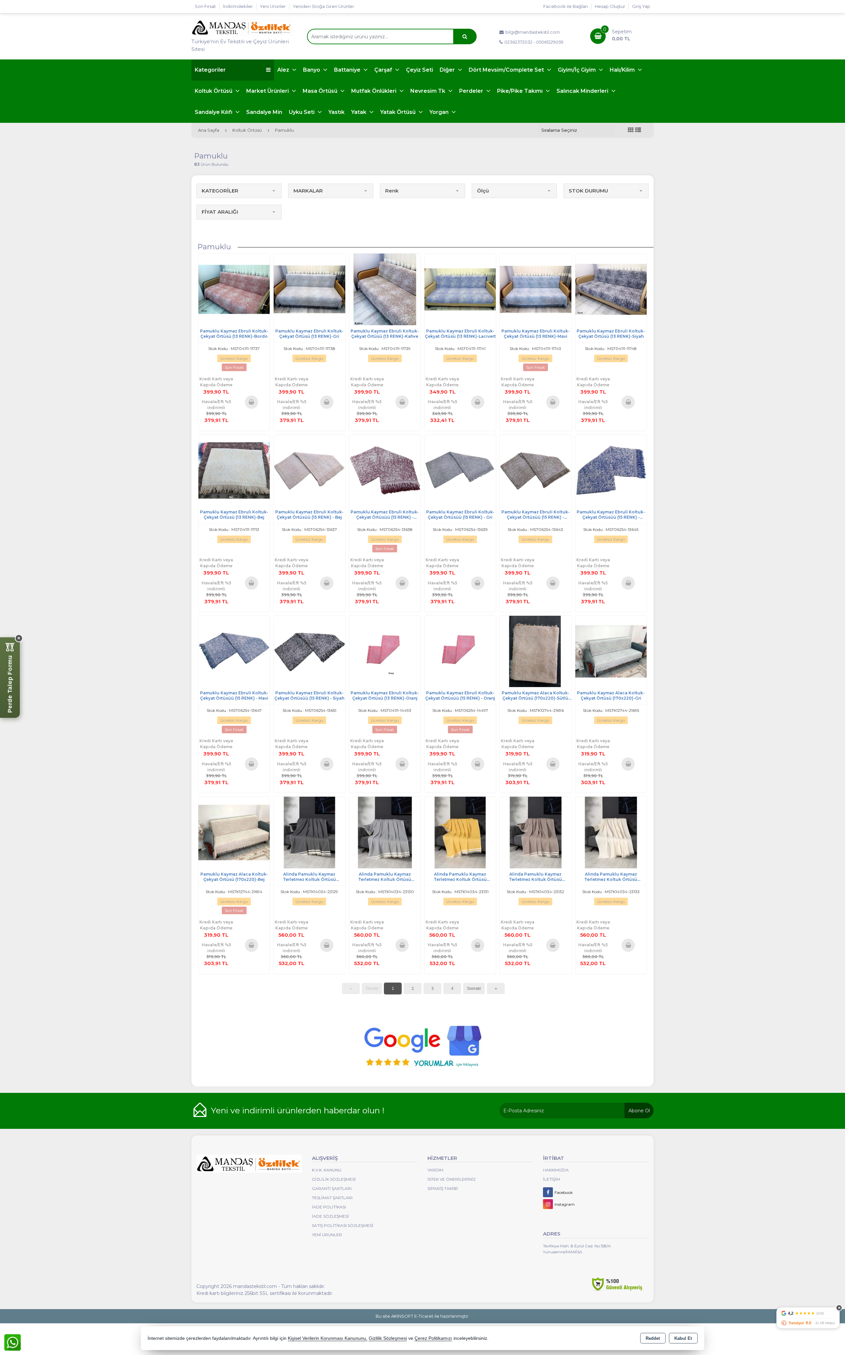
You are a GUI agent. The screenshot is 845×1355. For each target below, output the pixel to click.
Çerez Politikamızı (433, 1338)
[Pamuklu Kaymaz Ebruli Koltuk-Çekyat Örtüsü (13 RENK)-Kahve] (385, 289)
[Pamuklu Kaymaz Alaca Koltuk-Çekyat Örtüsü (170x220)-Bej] (234, 832)
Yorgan (439, 112)
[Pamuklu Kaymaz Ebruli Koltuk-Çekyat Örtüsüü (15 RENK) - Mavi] (234, 651)
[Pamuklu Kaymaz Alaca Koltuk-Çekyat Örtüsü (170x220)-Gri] (611, 651)
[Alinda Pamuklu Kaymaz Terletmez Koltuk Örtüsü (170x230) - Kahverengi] (535, 832)
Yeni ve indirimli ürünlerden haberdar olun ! (298, 1110)
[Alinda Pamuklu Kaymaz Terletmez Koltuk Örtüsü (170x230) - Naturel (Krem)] (611, 832)
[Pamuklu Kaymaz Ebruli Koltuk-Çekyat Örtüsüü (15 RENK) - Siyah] (309, 651)
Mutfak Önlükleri (374, 91)
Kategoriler (210, 70)
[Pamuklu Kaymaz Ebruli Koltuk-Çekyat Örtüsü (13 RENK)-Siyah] (611, 289)
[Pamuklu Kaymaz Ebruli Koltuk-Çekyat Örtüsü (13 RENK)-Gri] (309, 289)
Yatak (359, 112)
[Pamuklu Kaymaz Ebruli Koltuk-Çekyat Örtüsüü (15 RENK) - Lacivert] (611, 470)
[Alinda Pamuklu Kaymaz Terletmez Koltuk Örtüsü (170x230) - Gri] (385, 832)
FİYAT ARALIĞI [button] (220, 212)
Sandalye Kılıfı (214, 112)
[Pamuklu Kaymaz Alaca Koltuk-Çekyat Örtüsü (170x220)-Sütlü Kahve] (535, 651)
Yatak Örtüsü (398, 112)
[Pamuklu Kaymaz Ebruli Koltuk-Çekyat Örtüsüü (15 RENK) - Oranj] (460, 651)
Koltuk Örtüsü (214, 91)
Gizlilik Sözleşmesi (334, 1179)
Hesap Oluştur (610, 6)
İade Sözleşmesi (330, 1216)
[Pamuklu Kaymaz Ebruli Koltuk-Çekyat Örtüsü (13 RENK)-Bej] (234, 470)
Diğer (448, 70)
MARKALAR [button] (308, 191)
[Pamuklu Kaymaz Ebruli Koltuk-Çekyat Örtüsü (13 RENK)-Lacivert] (460, 289)
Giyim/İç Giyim (577, 70)
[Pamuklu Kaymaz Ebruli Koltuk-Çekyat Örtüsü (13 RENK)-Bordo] (234, 289)
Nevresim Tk (428, 91)
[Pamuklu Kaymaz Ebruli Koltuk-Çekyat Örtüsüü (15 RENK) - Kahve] (535, 470)
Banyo (312, 70)
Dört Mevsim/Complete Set (507, 70)
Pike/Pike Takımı (520, 91)
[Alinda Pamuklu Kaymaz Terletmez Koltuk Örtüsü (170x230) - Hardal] (460, 832)
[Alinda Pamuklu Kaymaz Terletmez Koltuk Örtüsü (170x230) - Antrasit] (309, 832)
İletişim (551, 1179)
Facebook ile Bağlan (565, 6)
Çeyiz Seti (419, 70)
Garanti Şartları (332, 1188)
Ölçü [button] (483, 191)
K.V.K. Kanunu (326, 1169)
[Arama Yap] (464, 36)
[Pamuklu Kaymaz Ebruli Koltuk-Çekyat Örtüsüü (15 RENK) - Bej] (309, 470)
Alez (283, 70)
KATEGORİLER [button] (220, 191)
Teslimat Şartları (332, 1197)
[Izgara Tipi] (631, 130)
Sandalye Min (264, 112)
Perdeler (472, 91)
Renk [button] (391, 191)
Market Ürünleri (268, 91)
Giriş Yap (641, 6)
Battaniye (348, 70)
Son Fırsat (205, 6)
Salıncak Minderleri (583, 91)
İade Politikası (329, 1206)
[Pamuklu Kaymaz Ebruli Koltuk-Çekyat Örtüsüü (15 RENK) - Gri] (460, 470)
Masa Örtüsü (321, 91)
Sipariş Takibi (442, 1188)
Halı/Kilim (623, 70)
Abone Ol (639, 1111)
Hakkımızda (556, 1169)
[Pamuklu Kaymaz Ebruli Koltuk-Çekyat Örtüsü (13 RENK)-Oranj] (385, 651)
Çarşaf (383, 70)
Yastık (336, 112)
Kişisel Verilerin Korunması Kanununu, (327, 1338)
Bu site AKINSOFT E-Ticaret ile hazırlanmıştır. (422, 1316)
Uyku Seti (302, 112)
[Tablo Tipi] (638, 130)
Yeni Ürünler (327, 1234)
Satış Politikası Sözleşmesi (342, 1225)
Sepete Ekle (251, 401)
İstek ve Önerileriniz (451, 1179)
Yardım (435, 1169)
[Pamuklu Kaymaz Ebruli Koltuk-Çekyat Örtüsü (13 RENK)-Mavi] (535, 289)
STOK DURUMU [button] (588, 191)
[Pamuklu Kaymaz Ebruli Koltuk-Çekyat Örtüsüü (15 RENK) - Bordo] (385, 470)
